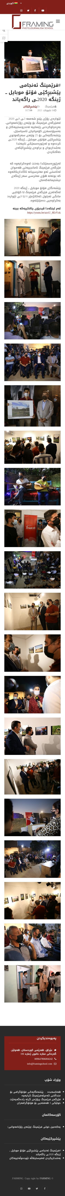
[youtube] (42, 10)
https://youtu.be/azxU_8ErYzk (44, 212)
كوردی (10, 3)
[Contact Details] (4, 38)
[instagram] (21, 1189)
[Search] (4, 30)
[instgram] (21, 10)
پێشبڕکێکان (30, 106)
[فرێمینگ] (32, 22)
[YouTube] (29, 1189)
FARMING (45, 1178)
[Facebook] (35, 10)
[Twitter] (28, 10)
